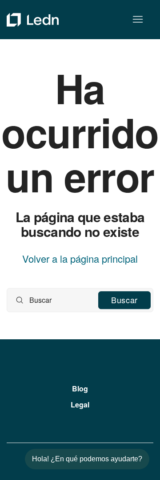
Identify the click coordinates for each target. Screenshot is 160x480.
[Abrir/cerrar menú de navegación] (137, 19)
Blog (80, 388)
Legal (80, 404)
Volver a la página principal (80, 258)
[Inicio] (33, 20)
